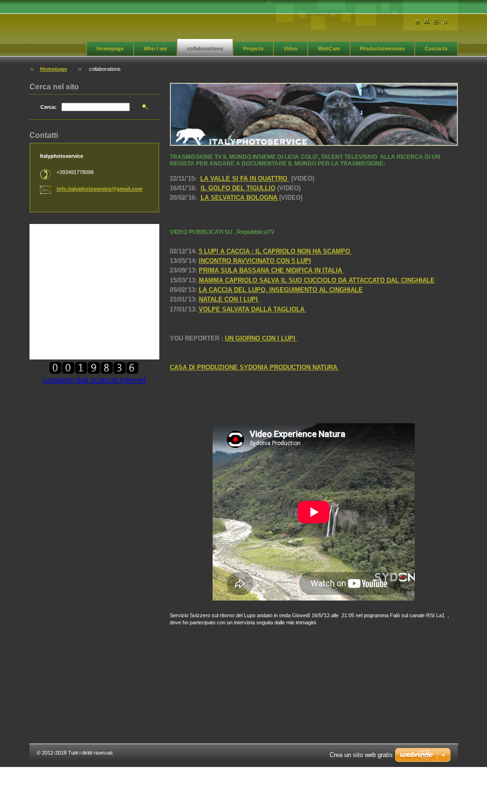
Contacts (436, 48)
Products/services (382, 48)
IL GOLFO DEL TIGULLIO (238, 188)
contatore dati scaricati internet (94, 380)
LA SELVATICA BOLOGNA (240, 197)
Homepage (110, 48)
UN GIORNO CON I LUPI (261, 338)
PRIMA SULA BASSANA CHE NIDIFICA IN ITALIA (271, 270)
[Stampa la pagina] (436, 21)
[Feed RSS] (445, 21)
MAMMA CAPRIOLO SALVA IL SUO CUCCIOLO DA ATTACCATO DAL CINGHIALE (317, 280)
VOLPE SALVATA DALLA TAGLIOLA (252, 309)
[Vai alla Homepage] (417, 21)
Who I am (155, 48)
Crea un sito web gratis (361, 754)
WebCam (329, 48)
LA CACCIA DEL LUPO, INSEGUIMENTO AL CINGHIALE (281, 289)
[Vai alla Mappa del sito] (426, 21)
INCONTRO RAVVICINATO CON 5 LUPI (255, 260)
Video (290, 48)
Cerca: (48, 107)
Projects (253, 48)
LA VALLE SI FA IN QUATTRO (244, 178)
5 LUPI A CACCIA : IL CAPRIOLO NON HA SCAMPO (275, 251)
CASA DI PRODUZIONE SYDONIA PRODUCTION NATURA (254, 367)
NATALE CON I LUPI (229, 299)
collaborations (205, 48)
